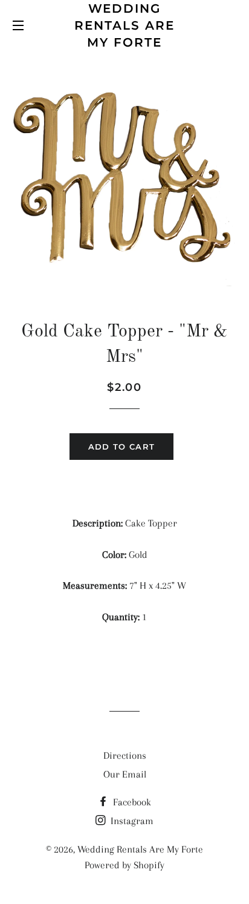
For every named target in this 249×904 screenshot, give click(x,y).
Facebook (131, 802)
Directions (124, 755)
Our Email (124, 774)
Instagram (131, 821)
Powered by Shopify (124, 865)
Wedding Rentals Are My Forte (124, 25)
